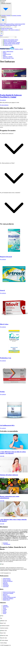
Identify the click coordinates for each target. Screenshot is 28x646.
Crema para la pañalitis (8, 593)
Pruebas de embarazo (7, 581)
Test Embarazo (6, 544)
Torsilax (2, 391)
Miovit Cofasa (4, 324)
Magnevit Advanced (6, 256)
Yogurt (4, 608)
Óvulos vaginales (7, 579)
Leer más (2, 456)
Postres (4, 610)
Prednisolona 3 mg (5, 358)
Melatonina (5, 583)
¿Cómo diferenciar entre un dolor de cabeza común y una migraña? (13, 452)
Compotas (5, 605)
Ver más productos (4, 105)
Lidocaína (5, 582)
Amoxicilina (5, 586)
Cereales (5, 609)
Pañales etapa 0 (6, 599)
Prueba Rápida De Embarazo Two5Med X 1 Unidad (11, 96)
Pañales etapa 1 (6, 595)
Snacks (4, 613)
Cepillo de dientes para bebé (9, 597)
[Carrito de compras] (14, 29)
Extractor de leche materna (9, 592)
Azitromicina (6, 585)
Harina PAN (6, 606)
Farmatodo (5, 542)
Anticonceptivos (6, 578)
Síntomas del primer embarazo (9, 475)
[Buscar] (15, 27)
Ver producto (3, 100)
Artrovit (2, 290)
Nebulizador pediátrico (8, 598)
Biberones (5, 594)
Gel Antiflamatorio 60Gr (7, 425)
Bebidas (5, 612)
